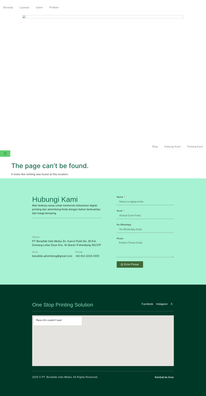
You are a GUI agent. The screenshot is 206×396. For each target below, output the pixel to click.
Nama (120, 197)
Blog (155, 146)
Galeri (39, 7)
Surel (120, 210)
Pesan (120, 238)
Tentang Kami (195, 146)
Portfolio (54, 7)
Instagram (162, 304)
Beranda (8, 7)
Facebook (147, 304)
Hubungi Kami (172, 146)
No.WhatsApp (124, 224)
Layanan (24, 7)
